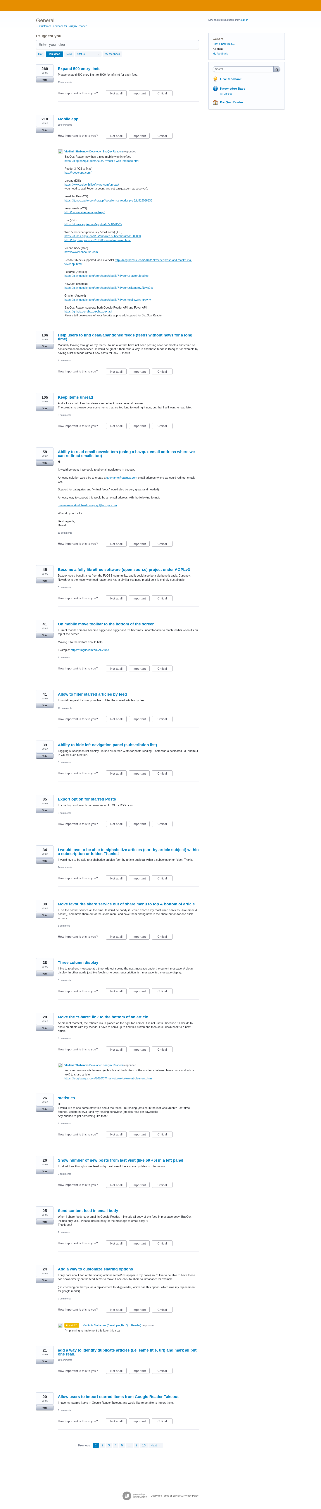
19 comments (65, 82)
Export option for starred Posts (87, 799)
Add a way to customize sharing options (95, 1269)
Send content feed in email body (88, 1211)
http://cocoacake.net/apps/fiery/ (84, 212)
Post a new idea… (224, 44)
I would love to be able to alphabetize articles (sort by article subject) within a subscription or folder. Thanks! (128, 852)
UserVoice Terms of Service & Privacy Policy (174, 1495)
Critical (165, 94)
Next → (155, 1445)
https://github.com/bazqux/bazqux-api (88, 311)
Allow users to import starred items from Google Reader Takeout (118, 1397)
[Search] (276, 69)
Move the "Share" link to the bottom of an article (103, 1017)
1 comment (64, 657)
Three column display (78, 962)
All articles (226, 93)
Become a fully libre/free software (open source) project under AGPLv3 (124, 569)
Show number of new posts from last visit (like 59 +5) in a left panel (120, 1160)
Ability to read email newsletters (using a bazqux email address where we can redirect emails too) (126, 454)
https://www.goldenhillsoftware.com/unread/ (91, 184)
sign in (244, 20)
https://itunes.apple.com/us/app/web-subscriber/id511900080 (102, 236)
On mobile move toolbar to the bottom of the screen (106, 624)
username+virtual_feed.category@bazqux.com (87, 505)
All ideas (218, 48)
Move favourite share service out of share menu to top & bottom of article (126, 904)
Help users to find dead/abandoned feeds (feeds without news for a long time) (125, 337)
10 (144, 1445)
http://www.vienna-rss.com (81, 252)
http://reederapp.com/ (77, 172)
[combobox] (244, 69)
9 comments (64, 1410)
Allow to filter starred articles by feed (92, 694)
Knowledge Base (232, 88)
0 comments (64, 1174)
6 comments (64, 415)
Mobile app (68, 119)
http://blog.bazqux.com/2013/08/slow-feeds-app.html (97, 240)
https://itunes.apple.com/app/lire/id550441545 (93, 224)
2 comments (64, 1123)
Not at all (118, 94)
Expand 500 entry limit (79, 69)
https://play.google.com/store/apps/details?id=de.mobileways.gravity (107, 299)
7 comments (64, 360)
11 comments (65, 532)
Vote (44, 80)
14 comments (65, 867)
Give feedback (231, 79)
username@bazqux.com (121, 477)
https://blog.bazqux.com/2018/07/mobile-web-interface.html (101, 160)
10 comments (65, 1360)
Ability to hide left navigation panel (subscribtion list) (107, 745)
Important (141, 94)
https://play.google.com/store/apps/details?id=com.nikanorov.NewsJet (108, 287)
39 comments (65, 124)
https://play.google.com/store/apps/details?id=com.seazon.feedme (106, 275)
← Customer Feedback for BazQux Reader (61, 26)
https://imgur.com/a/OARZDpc (90, 650)
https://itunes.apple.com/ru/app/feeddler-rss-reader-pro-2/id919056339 (108, 200)
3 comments (64, 587)
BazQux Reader (231, 102)
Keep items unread (75, 397)
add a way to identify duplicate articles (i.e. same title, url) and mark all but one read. (127, 1352)
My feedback (112, 54)
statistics (66, 1098)
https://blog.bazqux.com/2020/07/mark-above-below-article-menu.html (108, 1078)
